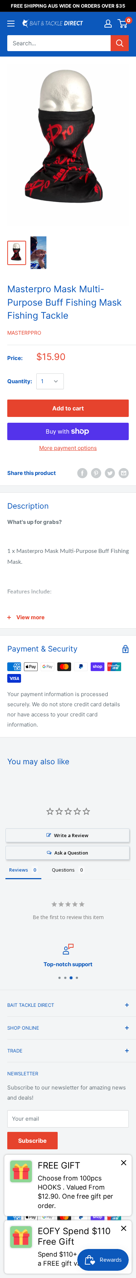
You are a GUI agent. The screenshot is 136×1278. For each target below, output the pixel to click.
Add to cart (68, 408)
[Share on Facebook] (82, 473)
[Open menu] (11, 23)
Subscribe (32, 1140)
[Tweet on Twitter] (110, 473)
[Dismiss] (123, 1164)
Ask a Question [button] (71, 852)
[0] (122, 23)
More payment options (68, 447)
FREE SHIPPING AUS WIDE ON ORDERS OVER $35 (68, 6)
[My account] (108, 24)
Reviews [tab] (18, 870)
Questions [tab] (63, 870)
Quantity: (19, 381)
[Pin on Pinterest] (96, 473)
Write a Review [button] (71, 835)
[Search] (120, 43)
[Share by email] (124, 473)
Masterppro (24, 333)
